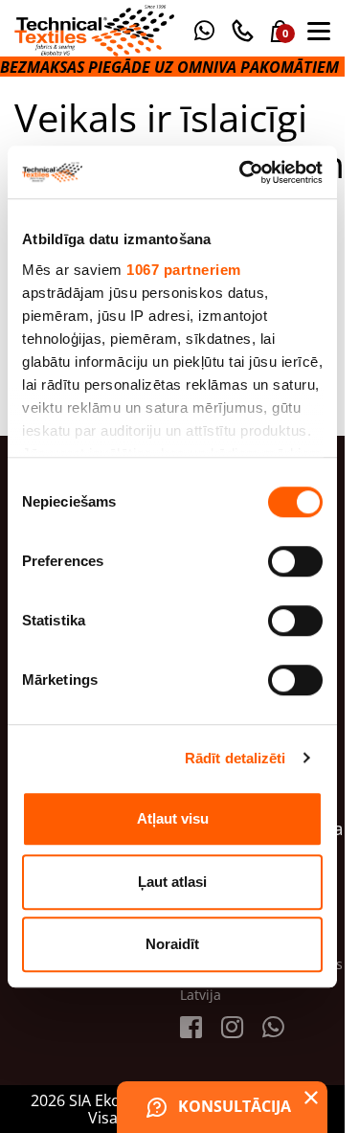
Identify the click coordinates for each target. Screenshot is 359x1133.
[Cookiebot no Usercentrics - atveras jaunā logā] (243, 172)
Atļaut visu (173, 818)
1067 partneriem (183, 269)
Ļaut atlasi (172, 881)
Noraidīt (172, 944)
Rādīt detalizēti (235, 758)
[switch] (295, 561)
